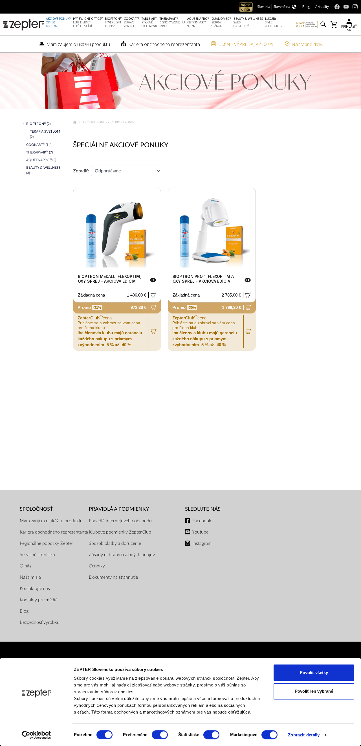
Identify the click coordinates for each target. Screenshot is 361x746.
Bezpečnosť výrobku (40, 622)
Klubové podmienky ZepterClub (120, 532)
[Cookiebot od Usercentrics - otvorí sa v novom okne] (36, 735)
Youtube (200, 532)
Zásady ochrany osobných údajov (122, 554)
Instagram (202, 543)
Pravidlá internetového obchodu (120, 521)
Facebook (201, 521)
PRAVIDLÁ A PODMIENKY (119, 509)
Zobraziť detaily (304, 734)
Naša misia (30, 577)
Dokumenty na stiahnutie (113, 577)
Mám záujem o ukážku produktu (51, 521)
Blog (24, 611)
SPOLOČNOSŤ (36, 509)
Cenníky (97, 566)
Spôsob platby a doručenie (115, 543)
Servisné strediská (37, 554)
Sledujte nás (203, 509)
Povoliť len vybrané (314, 691)
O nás (25, 566)
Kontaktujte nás (35, 588)
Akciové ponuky (96, 122)
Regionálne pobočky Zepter (46, 543)
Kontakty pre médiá (39, 600)
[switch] (160, 734)
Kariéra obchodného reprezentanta (54, 532)
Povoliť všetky (314, 672)
